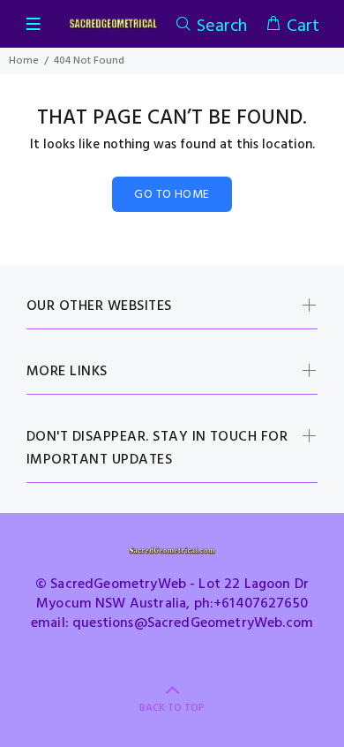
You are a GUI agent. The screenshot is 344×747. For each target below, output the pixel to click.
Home (24, 61)
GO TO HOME (171, 195)
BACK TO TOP (172, 708)
